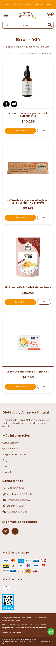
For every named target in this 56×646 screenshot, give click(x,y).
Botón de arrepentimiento (32, 628)
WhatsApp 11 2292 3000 (20, 494)
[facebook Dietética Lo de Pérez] (15, 531)
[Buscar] (49, 25)
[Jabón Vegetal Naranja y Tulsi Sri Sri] (44, 386)
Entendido (47, 641)
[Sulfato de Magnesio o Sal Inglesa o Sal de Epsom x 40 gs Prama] (44, 217)
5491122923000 (15, 488)
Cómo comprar (10, 442)
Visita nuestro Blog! (17, 511)
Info (4, 466)
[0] (49, 16)
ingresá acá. (8, 628)
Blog (4, 460)
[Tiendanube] (12, 632)
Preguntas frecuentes (14, 454)
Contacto (7, 472)
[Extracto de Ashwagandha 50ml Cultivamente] (44, 130)
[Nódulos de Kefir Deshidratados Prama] (44, 302)
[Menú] (5, 15)
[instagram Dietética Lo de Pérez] (5, 531)
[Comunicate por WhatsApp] (50, 631)
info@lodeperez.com (18, 500)
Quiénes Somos (11, 448)
